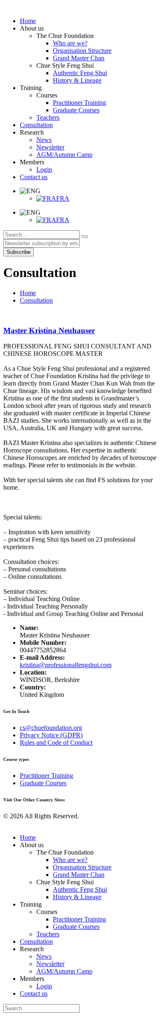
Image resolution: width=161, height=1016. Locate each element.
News (44, 956)
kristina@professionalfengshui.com (65, 664)
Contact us (33, 993)
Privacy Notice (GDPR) (51, 735)
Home (28, 292)
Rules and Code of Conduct (56, 742)
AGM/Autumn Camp (64, 971)
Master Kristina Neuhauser (49, 330)
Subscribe (19, 252)
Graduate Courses (43, 782)
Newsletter (50, 963)
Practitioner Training (46, 775)
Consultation (36, 300)
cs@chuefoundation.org (51, 727)
